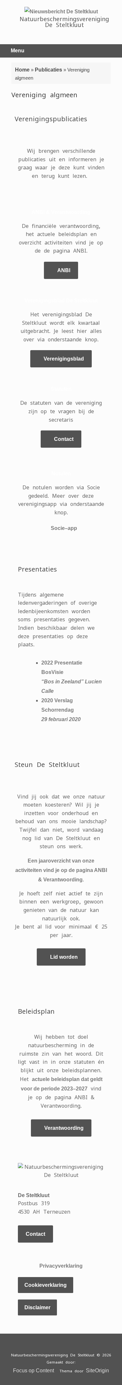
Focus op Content (33, 1370)
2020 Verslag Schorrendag (61, 710)
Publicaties (48, 70)
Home (22, 70)
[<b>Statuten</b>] (61, 376)
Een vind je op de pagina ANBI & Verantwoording (61, 870)
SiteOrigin (97, 1370)
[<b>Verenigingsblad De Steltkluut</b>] (61, 288)
